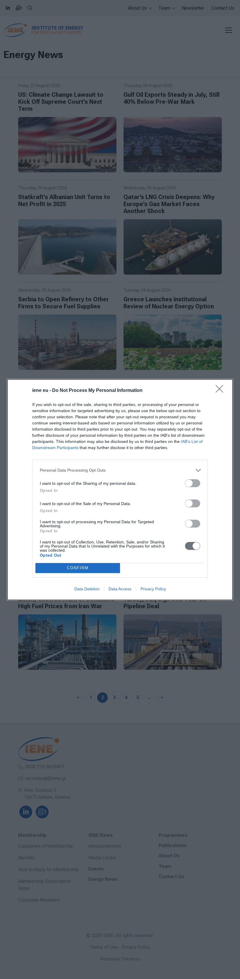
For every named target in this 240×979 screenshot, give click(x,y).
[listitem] (120, 470)
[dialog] (120, 489)
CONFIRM (78, 568)
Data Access (120, 589)
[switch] (192, 483)
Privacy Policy (153, 589)
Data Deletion (87, 589)
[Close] (221, 390)
